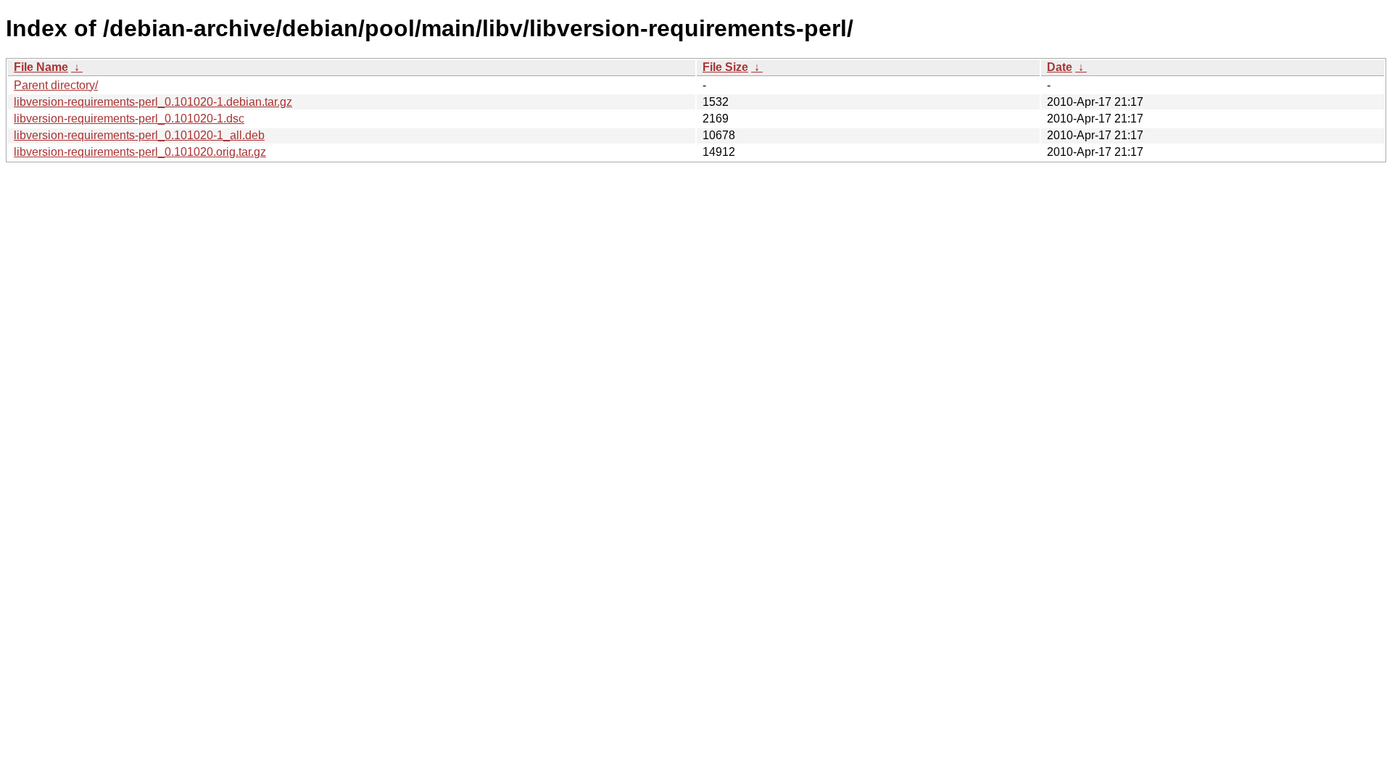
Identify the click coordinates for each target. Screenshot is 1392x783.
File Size (725, 67)
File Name (41, 67)
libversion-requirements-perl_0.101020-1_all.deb (139, 135)
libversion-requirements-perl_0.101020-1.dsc (129, 118)
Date (1059, 67)
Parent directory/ (56, 85)
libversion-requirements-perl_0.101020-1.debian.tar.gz (153, 102)
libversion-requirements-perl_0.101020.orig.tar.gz (140, 152)
